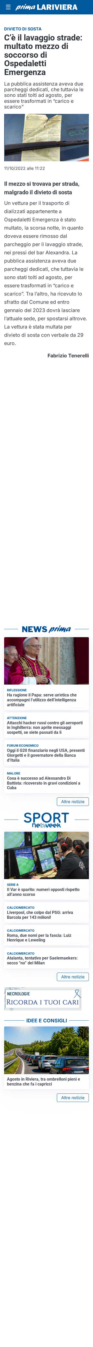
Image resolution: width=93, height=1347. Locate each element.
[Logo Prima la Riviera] (47, 7)
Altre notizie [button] (72, 801)
